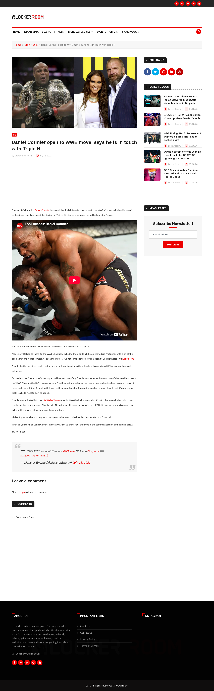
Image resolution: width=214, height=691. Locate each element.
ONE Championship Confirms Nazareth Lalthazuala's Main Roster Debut (181, 173)
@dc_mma (93, 451)
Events (101, 31)
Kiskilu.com (128, 359)
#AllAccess (69, 451)
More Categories (79, 31)
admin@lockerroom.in (28, 653)
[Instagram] (182, 3)
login (22, 492)
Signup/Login (130, 31)
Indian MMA (31, 31)
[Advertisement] (74, 181)
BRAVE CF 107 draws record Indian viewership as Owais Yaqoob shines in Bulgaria (180, 100)
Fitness (59, 31)
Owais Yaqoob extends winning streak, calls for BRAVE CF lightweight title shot (182, 155)
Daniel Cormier (42, 210)
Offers (113, 31)
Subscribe (173, 244)
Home (16, 31)
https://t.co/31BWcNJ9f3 (34, 455)
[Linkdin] (193, 3)
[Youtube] (199, 3)
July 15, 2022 (81, 462)
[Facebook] (176, 3)
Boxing (46, 31)
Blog (27, 44)
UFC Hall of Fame (51, 400)
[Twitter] (188, 3)
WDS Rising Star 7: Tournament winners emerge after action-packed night (182, 136)
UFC (35, 44)
